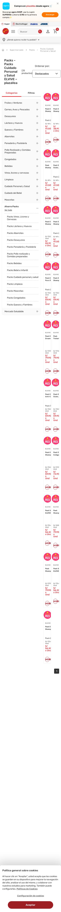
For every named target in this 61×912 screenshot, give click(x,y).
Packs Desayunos (16, 240)
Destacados (42, 73)
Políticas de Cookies (27, 889)
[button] (40, 31)
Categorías (11, 93)
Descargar (50, 15)
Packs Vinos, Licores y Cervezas (18, 218)
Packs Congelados (16, 297)
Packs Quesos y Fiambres (19, 304)
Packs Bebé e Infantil (17, 270)
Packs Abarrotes (15, 233)
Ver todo (8, 210)
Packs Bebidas (14, 263)
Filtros (31, 93)
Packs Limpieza (15, 284)
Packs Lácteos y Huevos (19, 226)
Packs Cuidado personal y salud (22, 277)
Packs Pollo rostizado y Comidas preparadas (18, 255)
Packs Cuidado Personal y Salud (48, 50)
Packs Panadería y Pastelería (21, 247)
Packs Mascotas (15, 291)
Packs (32, 50)
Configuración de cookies (30, 895)
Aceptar (30, 904)
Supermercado (16, 50)
